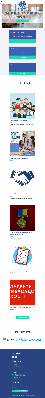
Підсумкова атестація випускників (21, 271)
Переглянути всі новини (22, 317)
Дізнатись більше (22, 41)
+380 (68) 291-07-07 (18, 372)
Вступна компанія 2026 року (19, 158)
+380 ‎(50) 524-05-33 (18, 371)
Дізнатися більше (22, 57)
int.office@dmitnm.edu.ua (18, 378)
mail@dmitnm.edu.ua (17, 377)
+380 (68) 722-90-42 (18, 367)
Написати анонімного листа (20, 391)
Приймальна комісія (22, 21)
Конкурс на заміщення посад (19, 120)
